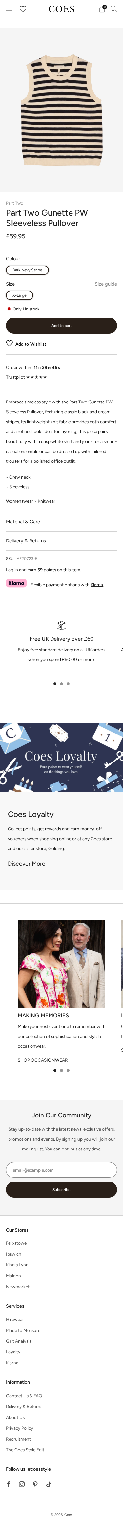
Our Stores (17, 1230)
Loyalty (13, 1351)
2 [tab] (61, 683)
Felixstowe (16, 1243)
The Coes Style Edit (25, 1449)
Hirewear (15, 1319)
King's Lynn (17, 1264)
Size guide (106, 284)
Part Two (14, 203)
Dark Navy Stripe (27, 269)
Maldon (13, 1275)
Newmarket (18, 1286)
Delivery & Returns (24, 1406)
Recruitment (18, 1439)
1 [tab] (54, 683)
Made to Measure (23, 1330)
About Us (15, 1417)
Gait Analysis (18, 1340)
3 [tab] (68, 683)
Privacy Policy (19, 1428)
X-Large (19, 295)
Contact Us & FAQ (24, 1395)
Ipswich (13, 1254)
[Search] (114, 8)
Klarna (97, 584)
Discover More (26, 863)
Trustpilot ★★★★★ (26, 377)
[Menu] (9, 9)
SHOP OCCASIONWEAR (43, 1060)
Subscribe (61, 1189)
